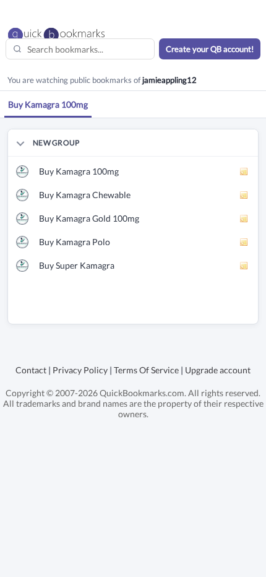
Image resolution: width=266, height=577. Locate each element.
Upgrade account (218, 370)
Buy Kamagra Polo (74, 241)
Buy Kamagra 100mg (79, 171)
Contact (30, 370)
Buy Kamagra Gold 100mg (89, 218)
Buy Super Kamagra (76, 265)
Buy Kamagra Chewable (85, 194)
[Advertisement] (137, 308)
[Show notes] (244, 171)
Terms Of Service (146, 370)
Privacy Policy (80, 370)
